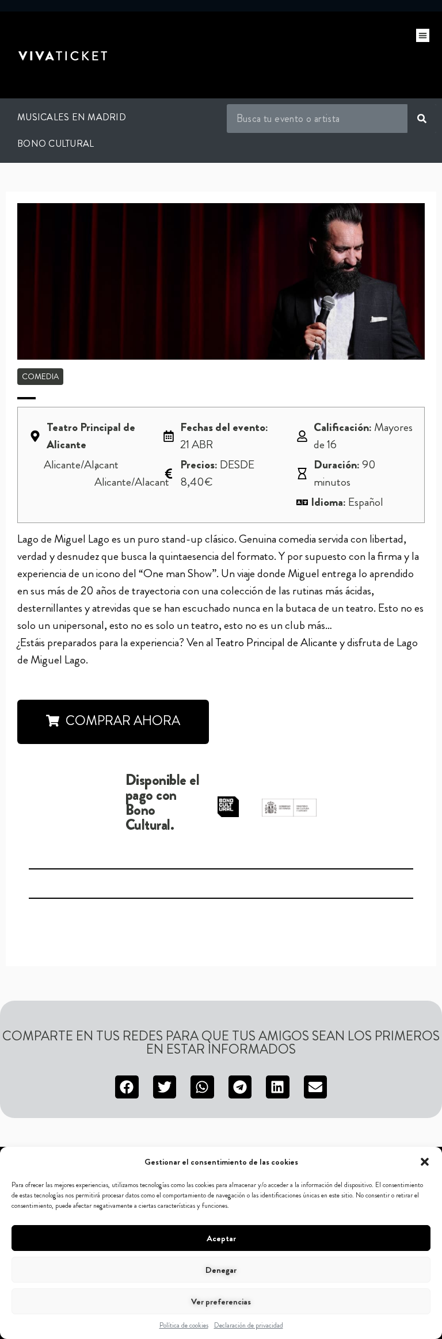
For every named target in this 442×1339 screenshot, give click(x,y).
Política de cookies (183, 1325)
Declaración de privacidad (248, 1325)
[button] (424, 1162)
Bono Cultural (55, 143)
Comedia (40, 376)
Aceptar (221, 1238)
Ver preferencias (221, 1301)
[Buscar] (421, 118)
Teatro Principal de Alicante (276, 642)
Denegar (221, 1270)
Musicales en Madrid (71, 117)
